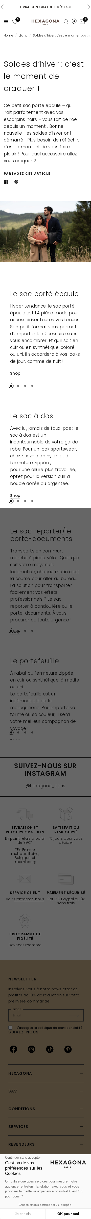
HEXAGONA (20, 1073)
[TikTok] (50, 1049)
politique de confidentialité (60, 1028)
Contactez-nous (29, 899)
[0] (14, 21)
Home (8, 35)
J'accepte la (49, 1028)
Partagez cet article (27, 173)
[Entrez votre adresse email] (77, 1015)
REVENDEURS (21, 1144)
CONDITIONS (21, 1109)
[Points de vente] (74, 21)
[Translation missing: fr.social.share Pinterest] (17, 182)
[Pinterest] (68, 1049)
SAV (12, 1091)
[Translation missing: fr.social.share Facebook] (7, 182)
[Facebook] (13, 1049)
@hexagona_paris (45, 786)
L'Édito (23, 35)
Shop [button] (15, 373)
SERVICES (18, 1126)
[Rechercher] (66, 22)
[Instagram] (32, 1049)
